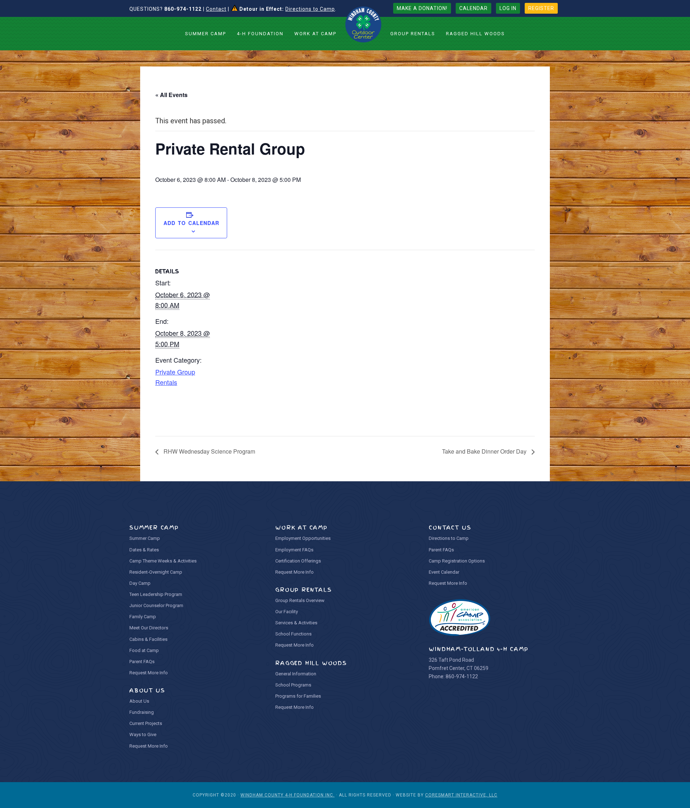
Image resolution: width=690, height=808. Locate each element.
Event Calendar (444, 572)
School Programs (293, 685)
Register (541, 8)
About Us (139, 701)
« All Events (171, 95)
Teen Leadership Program (155, 594)
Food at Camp (144, 650)
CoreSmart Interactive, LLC (461, 795)
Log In (508, 8)
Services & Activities (296, 622)
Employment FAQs (294, 549)
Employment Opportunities (303, 538)
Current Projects (145, 723)
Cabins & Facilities (148, 639)
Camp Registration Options (457, 561)
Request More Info (148, 672)
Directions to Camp (310, 9)
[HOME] (363, 24)
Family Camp (142, 616)
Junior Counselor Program (156, 605)
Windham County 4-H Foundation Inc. (287, 795)
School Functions (293, 634)
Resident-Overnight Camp (155, 572)
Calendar (473, 8)
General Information (295, 673)
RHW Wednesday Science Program (208, 451)
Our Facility (286, 611)
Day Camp (140, 583)
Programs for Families (298, 696)
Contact (216, 9)
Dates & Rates (144, 549)
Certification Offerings (298, 561)
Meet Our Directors (148, 627)
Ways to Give (142, 734)
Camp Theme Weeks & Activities (163, 561)
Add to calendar (191, 222)
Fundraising (141, 712)
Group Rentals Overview (300, 600)
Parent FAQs (142, 661)
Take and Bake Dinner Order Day (485, 451)
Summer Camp (144, 538)
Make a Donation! (422, 8)
